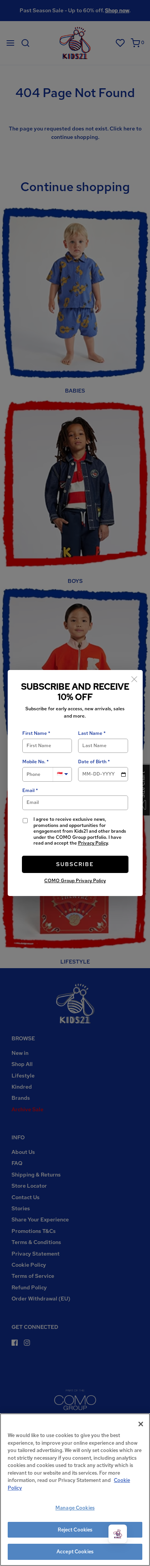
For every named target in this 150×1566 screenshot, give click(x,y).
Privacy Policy (93, 843)
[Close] (134, 678)
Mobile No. (33, 762)
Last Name (90, 733)
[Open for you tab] (117, 1534)
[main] (75, 1489)
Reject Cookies (75, 1529)
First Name (34, 733)
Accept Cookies (75, 1551)
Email (28, 791)
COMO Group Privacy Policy (75, 881)
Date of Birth (92, 762)
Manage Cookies (75, 1508)
